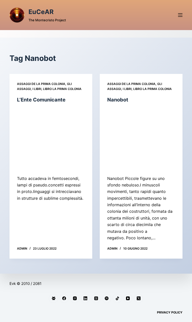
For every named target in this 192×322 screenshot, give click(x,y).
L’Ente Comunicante (41, 100)
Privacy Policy (169, 312)
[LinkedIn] (85, 298)
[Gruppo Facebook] (53, 298)
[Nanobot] (141, 139)
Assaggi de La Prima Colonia (41, 84)
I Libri (36, 89)
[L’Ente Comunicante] (51, 139)
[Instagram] (75, 298)
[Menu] (180, 15)
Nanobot (117, 100)
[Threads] (96, 298)
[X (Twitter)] (138, 298)
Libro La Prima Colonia (62, 89)
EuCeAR (41, 12)
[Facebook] (64, 298)
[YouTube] (128, 298)
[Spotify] (107, 298)
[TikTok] (117, 298)
